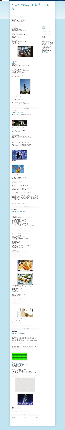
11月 (43, 36)
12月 (43, 30)
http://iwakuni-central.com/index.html (17, 181)
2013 (43, 27)
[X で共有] (26, 108)
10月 (43, 37)
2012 (43, 28)
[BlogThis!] (25, 108)
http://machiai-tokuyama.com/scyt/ (16, 131)
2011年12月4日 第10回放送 (18, 333)
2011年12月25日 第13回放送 (19, 17)
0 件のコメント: (22, 328)
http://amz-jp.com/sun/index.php (17, 363)
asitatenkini (48, 41)
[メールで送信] (24, 108)
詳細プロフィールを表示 (45, 52)
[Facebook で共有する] (27, 108)
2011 (43, 29)
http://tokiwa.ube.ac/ (18, 408)
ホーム (25, 417)
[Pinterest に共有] (28, 108)
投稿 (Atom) (14, 418)
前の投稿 (37, 417)
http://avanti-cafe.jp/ (15, 291)
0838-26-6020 (14, 63)
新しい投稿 (13, 417)
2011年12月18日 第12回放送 (19, 112)
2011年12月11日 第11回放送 (18, 211)
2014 (43, 26)
